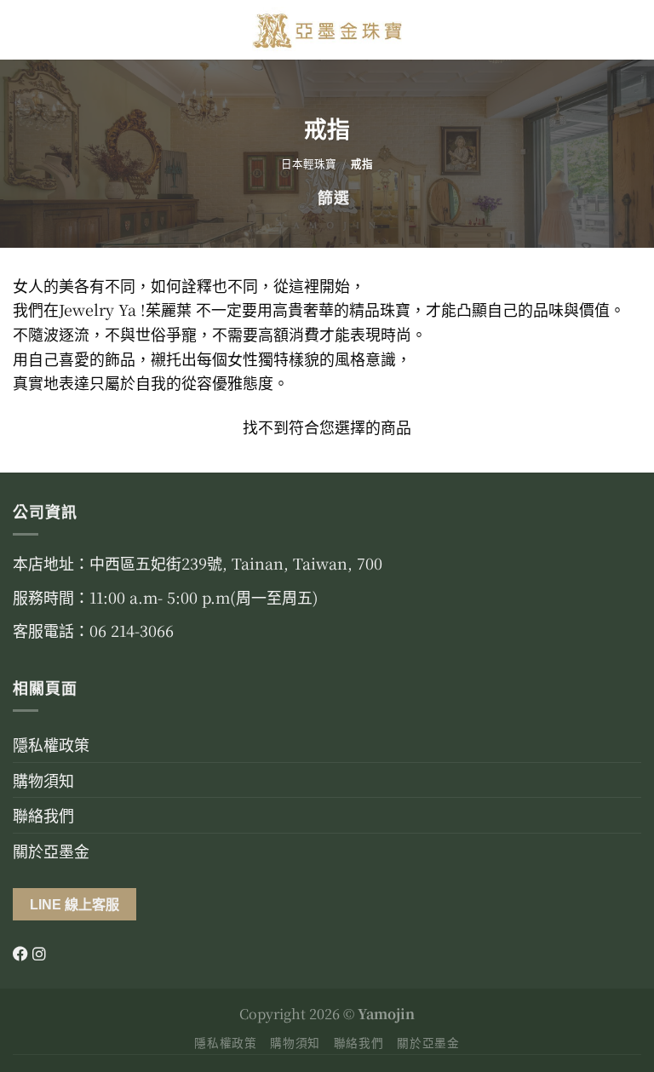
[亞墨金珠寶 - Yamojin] (327, 29)
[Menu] (24, 30)
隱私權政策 (51, 744)
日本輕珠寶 (308, 163)
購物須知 (43, 780)
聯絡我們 (43, 815)
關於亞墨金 (51, 851)
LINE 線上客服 (74, 904)
